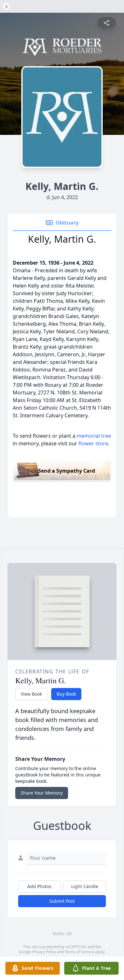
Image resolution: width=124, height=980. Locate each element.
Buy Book (66, 694)
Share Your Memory (42, 793)
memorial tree (94, 435)
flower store (93, 443)
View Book (31, 694)
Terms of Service (79, 952)
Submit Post (62, 901)
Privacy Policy (44, 952)
